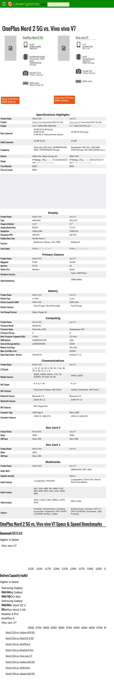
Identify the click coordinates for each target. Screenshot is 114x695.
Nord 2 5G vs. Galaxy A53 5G (20, 632)
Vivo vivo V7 (75, 122)
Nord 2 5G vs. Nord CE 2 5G (20, 638)
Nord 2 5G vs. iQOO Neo (18, 668)
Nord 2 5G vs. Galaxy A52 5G (20, 662)
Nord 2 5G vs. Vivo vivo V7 (19, 656)
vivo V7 (84, 38)
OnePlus (27, 38)
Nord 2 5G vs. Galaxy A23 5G (20, 674)
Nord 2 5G (37, 38)
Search (44, 4)
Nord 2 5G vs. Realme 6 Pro (19, 650)
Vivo (78, 38)
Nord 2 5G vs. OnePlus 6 (18, 644)
